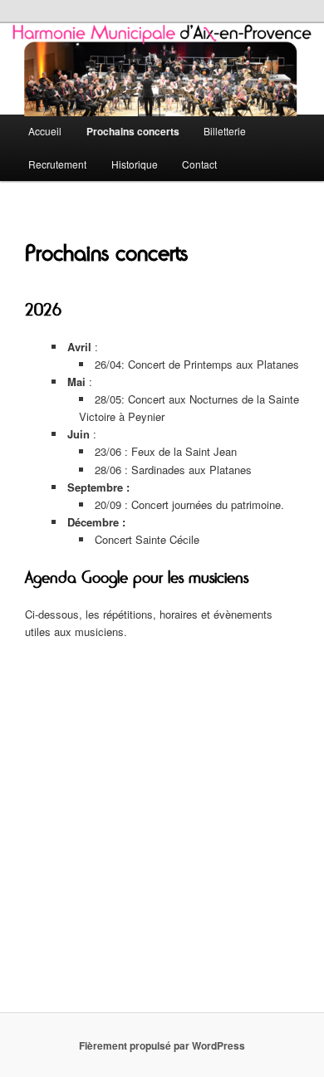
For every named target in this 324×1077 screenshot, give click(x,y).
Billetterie (225, 131)
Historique (134, 164)
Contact (199, 164)
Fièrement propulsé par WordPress (162, 1045)
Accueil (44, 131)
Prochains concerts (132, 131)
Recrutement (57, 164)
